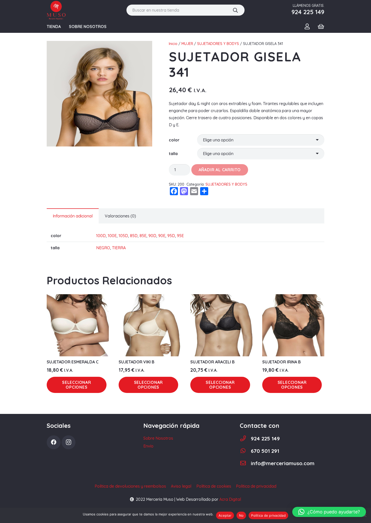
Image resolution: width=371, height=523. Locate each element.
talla (173, 153)
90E (161, 235)
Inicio (173, 43)
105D (123, 235)
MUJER (187, 43)
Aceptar (225, 515)
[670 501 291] (245, 451)
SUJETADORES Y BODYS (218, 43)
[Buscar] (235, 10)
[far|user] (308, 26)
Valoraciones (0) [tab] (120, 215)
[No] (364, 515)
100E (112, 235)
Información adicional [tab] (73, 215)
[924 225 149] (245, 438)
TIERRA (119, 247)
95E (180, 235)
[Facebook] (54, 442)
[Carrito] (321, 26)
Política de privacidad (268, 515)
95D (171, 235)
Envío (148, 446)
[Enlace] (56, 10)
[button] (329, 512)
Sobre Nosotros (158, 438)
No (241, 515)
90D (152, 235)
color (174, 139)
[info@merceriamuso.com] (245, 463)
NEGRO (103, 247)
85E (143, 235)
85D (134, 235)
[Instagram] (68, 442)
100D (101, 235)
